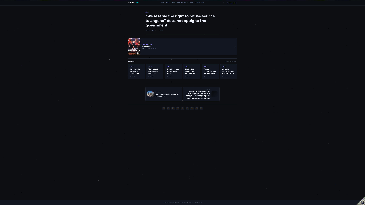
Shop (202, 2)
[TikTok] (187, 108)
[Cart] (223, 3)
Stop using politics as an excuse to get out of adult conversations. (191, 71)
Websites (180, 2)
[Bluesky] (173, 108)
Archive (197, 2)
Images (168, 2)
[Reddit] (201, 108)
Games (191, 2)
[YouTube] (163, 108)
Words (173, 2)
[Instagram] (168, 108)
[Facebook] (192, 108)
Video (162, 2)
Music (186, 2)
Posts (147, 12)
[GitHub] (177, 108)
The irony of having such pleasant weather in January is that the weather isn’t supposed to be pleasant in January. (154, 71)
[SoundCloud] (182, 108)
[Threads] (196, 108)
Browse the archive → (231, 62)
